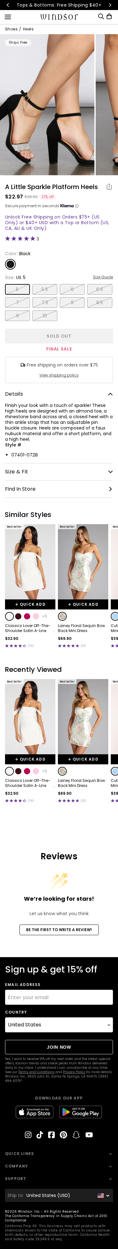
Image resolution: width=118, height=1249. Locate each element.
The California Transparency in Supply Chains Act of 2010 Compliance (56, 1218)
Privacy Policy (74, 1072)
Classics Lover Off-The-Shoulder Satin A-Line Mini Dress (27, 628)
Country (16, 1012)
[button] (9, 616)
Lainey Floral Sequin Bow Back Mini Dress (81, 628)
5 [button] (17, 289)
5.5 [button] (45, 289)
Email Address (23, 984)
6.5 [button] (99, 289)
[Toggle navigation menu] (8, 16)
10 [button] (45, 316)
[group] (47, 104)
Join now (59, 1047)
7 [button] (17, 302)
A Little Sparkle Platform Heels (51, 187)
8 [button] (72, 302)
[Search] (101, 16)
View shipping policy (59, 375)
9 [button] (17, 316)
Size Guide (103, 277)
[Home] (59, 17)
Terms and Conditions (36, 1072)
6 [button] (72, 289)
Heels (28, 29)
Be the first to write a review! (59, 929)
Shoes (11, 29)
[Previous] (8, 5)
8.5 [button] (99, 302)
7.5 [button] (45, 302)
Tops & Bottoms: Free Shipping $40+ (59, 5)
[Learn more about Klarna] (77, 206)
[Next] (110, 5)
